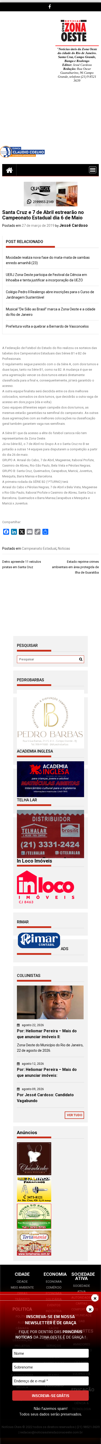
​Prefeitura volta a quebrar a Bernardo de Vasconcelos (47, 326)
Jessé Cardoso (73, 225)
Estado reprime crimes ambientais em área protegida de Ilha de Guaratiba (75, 567)
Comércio (54, 1287)
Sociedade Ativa (81, 1288)
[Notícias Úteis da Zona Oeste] (9, 170)
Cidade (22, 1281)
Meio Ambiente (22, 1287)
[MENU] (92, 169)
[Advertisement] (50, 118)
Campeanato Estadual (39, 548)
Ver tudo (74, 1115)
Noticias (64, 548)
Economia (54, 1281)
